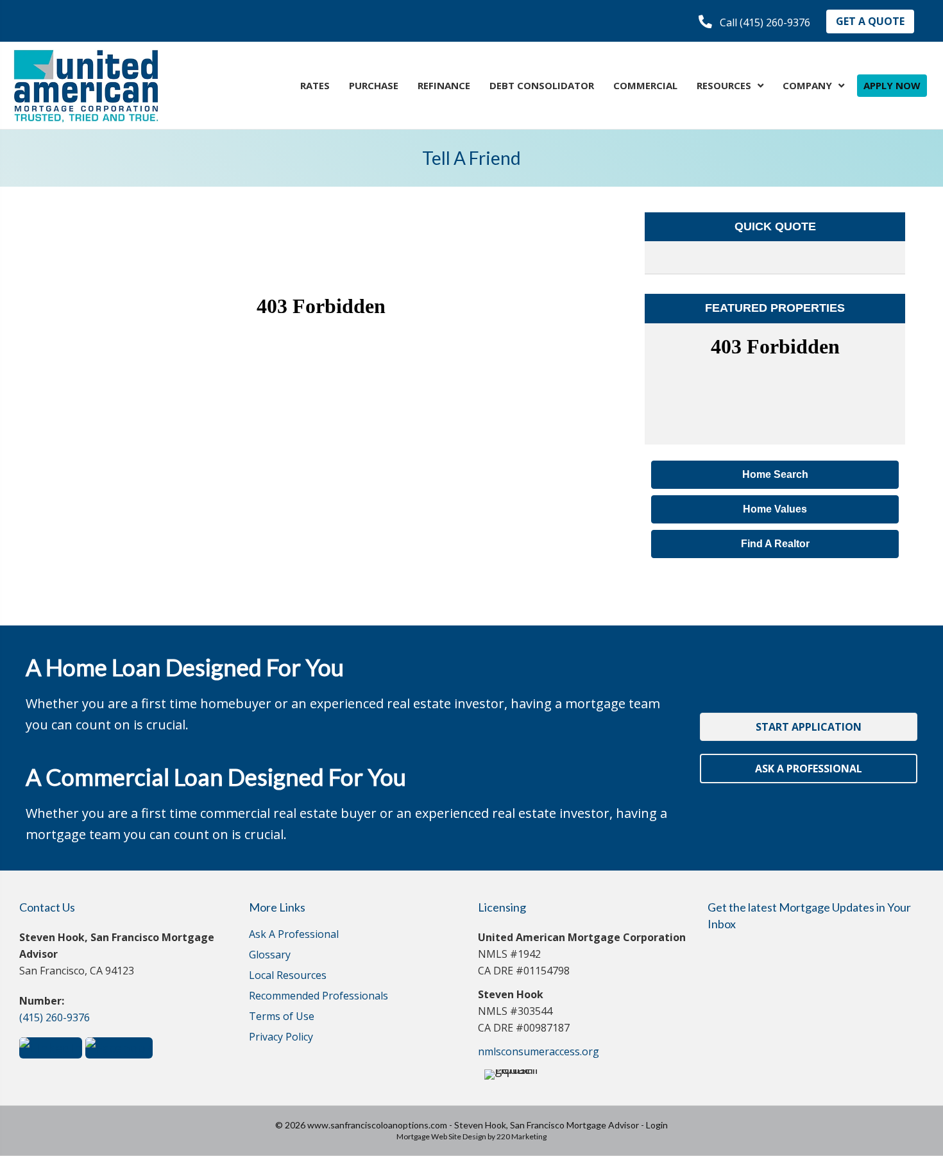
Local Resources (288, 976)
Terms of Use (281, 1017)
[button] (754, 22)
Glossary (270, 955)
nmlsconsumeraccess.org (538, 1051)
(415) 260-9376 (54, 1017)
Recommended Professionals (318, 996)
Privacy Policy (281, 1038)
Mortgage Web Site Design (441, 1136)
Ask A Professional (294, 935)
